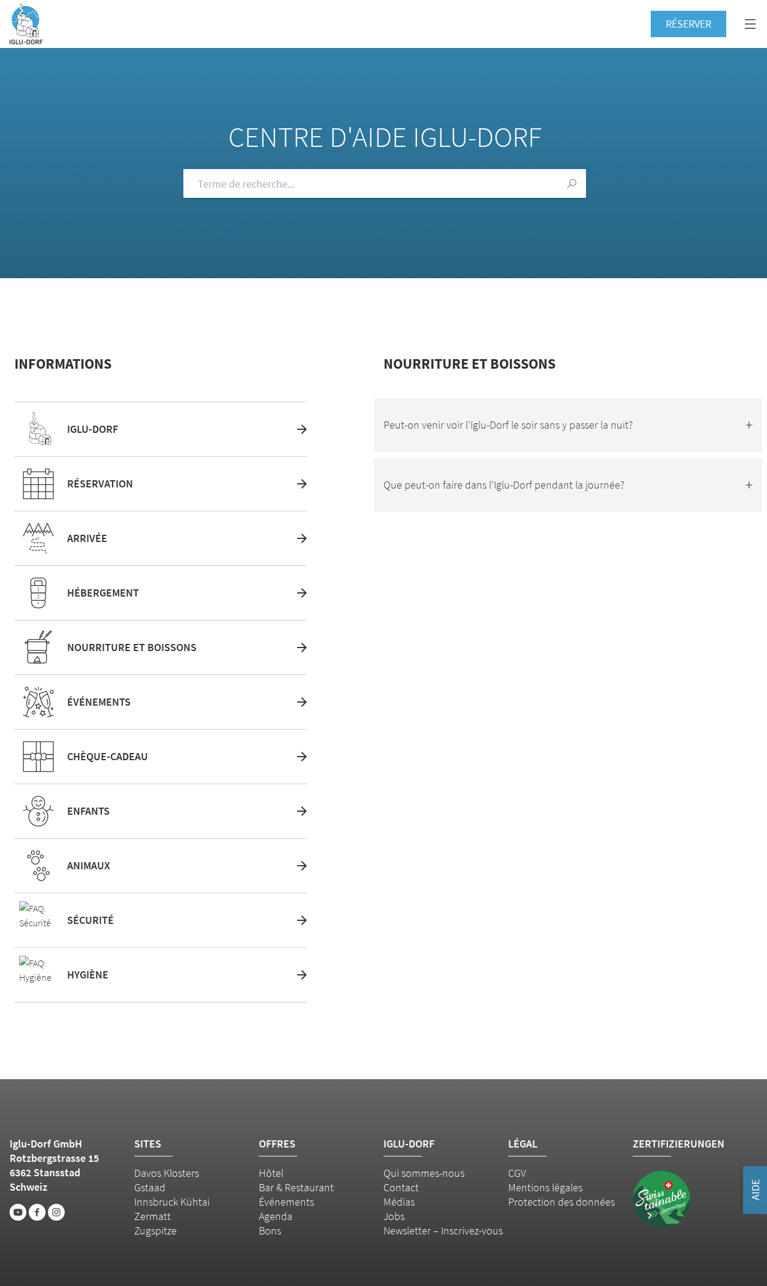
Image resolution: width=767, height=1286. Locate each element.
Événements (286, 1202)
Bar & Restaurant (296, 1187)
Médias (399, 1202)
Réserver (688, 24)
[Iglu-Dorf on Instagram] (56, 1212)
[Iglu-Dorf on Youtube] (18, 1212)
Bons (270, 1230)
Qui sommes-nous (424, 1173)
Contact (401, 1187)
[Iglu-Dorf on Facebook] (37, 1212)
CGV (517, 1173)
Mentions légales (545, 1187)
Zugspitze (155, 1230)
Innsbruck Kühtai (172, 1202)
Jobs (394, 1216)
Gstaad (149, 1187)
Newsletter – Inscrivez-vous (443, 1230)
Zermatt (152, 1216)
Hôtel (271, 1173)
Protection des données (561, 1202)
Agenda (275, 1216)
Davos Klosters (166, 1173)
